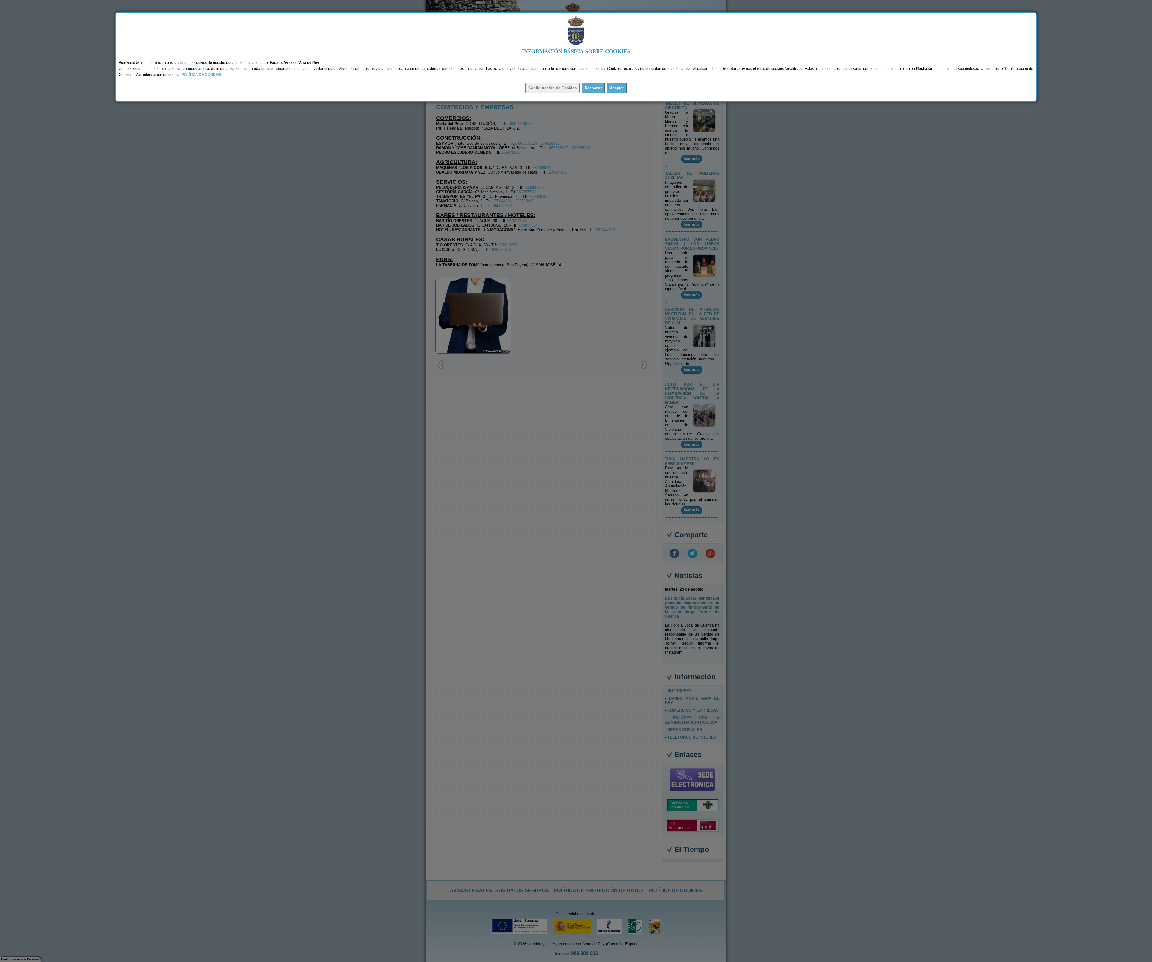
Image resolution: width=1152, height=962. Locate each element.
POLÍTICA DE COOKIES (201, 75)
